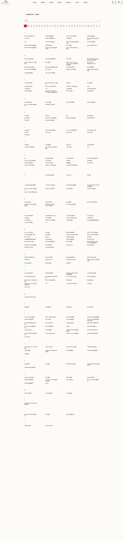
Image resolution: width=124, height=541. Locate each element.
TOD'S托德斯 (27, 350)
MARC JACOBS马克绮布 (92, 232)
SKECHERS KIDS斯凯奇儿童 (30, 327)
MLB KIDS (89, 236)
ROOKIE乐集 (90, 307)
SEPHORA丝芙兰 (70, 322)
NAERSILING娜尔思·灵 (29, 257)
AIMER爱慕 (68, 38)
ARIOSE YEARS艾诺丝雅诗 (30, 45)
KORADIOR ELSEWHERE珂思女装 (30, 205)
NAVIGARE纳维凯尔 (70, 257)
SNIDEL (68, 326)
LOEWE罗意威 (69, 220)
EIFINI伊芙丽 (90, 115)
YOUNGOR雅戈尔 (70, 414)
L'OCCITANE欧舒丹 (28, 215)
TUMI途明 (26, 353)
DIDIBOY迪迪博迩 (91, 102)
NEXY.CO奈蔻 (48, 263)
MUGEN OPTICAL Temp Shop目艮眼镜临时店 (92, 242)
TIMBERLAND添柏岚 (91, 346)
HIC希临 (68, 160)
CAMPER (68, 82)
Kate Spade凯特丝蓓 (71, 204)
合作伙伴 (77, 2)
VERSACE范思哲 (90, 377)
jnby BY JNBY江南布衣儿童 (30, 192)
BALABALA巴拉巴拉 (29, 58)
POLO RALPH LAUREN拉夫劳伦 (30, 281)
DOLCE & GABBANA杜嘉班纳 (30, 105)
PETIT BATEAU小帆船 (71, 276)
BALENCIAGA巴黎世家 (50, 58)
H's (25, 158)
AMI (25, 41)
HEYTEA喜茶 (48, 160)
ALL (25, 25)
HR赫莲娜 (68, 162)
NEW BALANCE (48, 259)
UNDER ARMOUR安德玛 (29, 367)
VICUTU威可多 (69, 379)
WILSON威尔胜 (48, 393)
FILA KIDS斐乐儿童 (91, 130)
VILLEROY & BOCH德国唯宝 (93, 380)
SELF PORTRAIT (49, 322)
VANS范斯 (47, 377)
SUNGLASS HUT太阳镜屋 (72, 333)
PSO (46, 283)
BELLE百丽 (47, 62)
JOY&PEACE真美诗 (91, 188)
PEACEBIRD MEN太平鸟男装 (51, 277)
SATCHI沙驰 (48, 319)
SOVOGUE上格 (27, 329)
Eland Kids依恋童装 (49, 120)
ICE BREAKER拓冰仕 (50, 175)
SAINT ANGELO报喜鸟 (29, 317)
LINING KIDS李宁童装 (50, 220)
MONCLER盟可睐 (70, 239)
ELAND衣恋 (27, 117)
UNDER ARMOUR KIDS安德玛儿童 (93, 364)
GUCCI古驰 (68, 147)
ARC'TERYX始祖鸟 (91, 41)
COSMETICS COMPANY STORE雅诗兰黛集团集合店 (51, 91)
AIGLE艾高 (26, 38)
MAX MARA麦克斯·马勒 (29, 234)
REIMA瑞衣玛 (48, 307)
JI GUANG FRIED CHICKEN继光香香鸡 (93, 186)
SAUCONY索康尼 (70, 319)
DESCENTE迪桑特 (70, 102)
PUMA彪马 (89, 283)
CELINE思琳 (90, 82)
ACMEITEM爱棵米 (49, 36)
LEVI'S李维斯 (48, 217)
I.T (24, 175)
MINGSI (47, 236)
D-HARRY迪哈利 (28, 102)
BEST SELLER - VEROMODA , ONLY (91, 63)
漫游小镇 (59, 2)
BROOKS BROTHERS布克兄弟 (93, 70)
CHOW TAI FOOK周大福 (71, 86)
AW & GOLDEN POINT (92, 45)
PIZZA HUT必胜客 (91, 276)
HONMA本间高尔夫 (28, 162)
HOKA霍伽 (89, 160)
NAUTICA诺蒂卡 (49, 257)
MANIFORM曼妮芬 (70, 232)
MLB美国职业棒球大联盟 (30, 239)
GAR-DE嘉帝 (48, 144)
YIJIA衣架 (47, 414)
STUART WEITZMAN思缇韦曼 (30, 334)
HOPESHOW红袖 (49, 162)
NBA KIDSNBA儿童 (91, 257)
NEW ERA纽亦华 (28, 263)
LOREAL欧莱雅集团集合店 (93, 220)
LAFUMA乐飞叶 (90, 215)
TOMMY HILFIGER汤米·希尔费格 (51, 351)
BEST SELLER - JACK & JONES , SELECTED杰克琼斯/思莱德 (72, 63)
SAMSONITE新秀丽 (28, 319)
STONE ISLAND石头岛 (92, 329)
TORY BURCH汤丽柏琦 (92, 350)
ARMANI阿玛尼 (48, 45)
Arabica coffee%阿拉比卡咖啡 (72, 48)
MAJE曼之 (47, 232)
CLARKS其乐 (27, 88)
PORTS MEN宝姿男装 (50, 280)
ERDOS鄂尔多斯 (90, 117)
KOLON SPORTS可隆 (92, 202)
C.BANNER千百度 (28, 82)
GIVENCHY (68, 144)
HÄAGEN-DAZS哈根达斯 (71, 165)
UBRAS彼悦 (27, 363)
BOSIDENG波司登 (70, 67)
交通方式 (35, 2)
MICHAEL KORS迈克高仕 (92, 234)
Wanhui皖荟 (69, 393)
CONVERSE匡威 (28, 90)
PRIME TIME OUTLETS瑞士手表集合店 (30, 284)
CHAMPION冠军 (28, 86)
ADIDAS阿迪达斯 (91, 36)
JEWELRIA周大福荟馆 (71, 185)
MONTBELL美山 (91, 239)
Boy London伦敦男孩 (50, 72)
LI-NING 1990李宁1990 (71, 217)
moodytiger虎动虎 (49, 247)
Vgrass (46, 383)
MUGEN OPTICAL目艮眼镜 (30, 244)
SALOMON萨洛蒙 (70, 317)
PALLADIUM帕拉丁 (28, 273)
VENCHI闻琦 (69, 377)
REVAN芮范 (68, 307)
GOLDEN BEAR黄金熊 (29, 147)
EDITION (47, 115)
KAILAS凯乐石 (27, 202)
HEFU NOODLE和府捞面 (29, 160)
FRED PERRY (90, 132)
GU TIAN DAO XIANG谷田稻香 (51, 148)
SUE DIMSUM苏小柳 (50, 333)
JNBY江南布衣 (69, 188)
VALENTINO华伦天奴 (29, 377)
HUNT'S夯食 (90, 162)
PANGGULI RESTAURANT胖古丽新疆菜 (72, 274)
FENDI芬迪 (26, 130)
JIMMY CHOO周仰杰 (50, 188)
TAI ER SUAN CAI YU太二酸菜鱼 (30, 347)
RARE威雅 (26, 307)
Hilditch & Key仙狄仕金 (50, 165)
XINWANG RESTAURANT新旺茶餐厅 (30, 404)
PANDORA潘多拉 (49, 273)
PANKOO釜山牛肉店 (91, 273)
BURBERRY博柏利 (28, 72)
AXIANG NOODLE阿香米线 (30, 47)
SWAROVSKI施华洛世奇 (92, 333)
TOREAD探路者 (69, 350)
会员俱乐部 (68, 2)
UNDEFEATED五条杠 (71, 363)
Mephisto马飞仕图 (28, 247)
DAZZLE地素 (48, 102)
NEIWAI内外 (27, 259)
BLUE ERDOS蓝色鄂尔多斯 (51, 67)
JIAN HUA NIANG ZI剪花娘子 (30, 189)
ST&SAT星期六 (48, 329)
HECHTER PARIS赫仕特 (92, 158)
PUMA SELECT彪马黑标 (71, 283)
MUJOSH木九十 (69, 244)
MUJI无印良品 (48, 244)
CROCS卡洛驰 (69, 90)
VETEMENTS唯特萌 (28, 379)
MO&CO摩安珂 (48, 239)
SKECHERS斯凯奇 (49, 326)
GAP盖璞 (26, 144)
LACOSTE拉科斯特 (70, 215)
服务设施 (51, 2)
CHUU (88, 86)
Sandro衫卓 (27, 336)
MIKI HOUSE (27, 236)
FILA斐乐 (26, 132)
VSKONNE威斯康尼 (28, 383)
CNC (46, 88)
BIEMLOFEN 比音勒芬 (29, 67)
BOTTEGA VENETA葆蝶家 (30, 69)
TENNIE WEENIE (49, 346)
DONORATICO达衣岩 (50, 104)
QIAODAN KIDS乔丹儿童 (30, 297)
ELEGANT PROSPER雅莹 (51, 117)
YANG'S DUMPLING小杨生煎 (30, 415)
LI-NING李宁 (90, 217)
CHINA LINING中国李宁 (50, 86)
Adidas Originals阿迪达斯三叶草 (51, 48)
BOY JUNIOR (48, 69)
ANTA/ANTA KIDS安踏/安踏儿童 (72, 42)
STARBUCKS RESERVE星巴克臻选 (72, 330)
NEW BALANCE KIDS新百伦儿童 (93, 260)
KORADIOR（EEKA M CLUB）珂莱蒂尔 (50, 205)
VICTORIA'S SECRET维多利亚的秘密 (51, 380)
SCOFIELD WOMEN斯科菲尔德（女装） (93, 320)
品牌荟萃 (43, 2)
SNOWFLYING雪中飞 (92, 326)
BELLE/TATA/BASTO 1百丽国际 (30, 63)
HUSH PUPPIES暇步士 (29, 165)
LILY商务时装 (27, 220)
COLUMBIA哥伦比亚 (91, 88)
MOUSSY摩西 (69, 241)
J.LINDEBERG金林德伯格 (30, 185)
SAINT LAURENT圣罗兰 (50, 317)
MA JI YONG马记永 (28, 232)
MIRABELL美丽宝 (70, 236)
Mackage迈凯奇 (90, 244)
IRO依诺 (89, 175)
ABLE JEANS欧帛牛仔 (29, 36)
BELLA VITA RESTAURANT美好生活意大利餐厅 (93, 59)
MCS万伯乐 (48, 234)
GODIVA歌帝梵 (90, 144)
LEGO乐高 (26, 217)
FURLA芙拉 (27, 134)
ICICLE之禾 (68, 175)
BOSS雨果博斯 (90, 67)
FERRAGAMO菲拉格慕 (50, 130)
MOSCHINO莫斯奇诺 (50, 241)
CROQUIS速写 (90, 90)
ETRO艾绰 (26, 120)
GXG (88, 147)
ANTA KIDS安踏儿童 (50, 41)
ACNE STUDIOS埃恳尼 (71, 36)
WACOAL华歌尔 (28, 393)
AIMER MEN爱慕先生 (50, 38)
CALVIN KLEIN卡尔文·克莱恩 (51, 83)
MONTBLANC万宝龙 (29, 241)
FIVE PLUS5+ (48, 132)
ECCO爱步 (26, 115)
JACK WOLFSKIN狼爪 (50, 185)
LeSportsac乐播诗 (28, 222)
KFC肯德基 (68, 202)
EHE (67, 115)
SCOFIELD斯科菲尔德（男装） (30, 323)
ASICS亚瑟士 (69, 45)
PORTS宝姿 (68, 280)
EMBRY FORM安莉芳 (71, 117)
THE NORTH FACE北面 (71, 346)
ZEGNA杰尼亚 (27, 425)
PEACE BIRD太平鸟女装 (29, 276)
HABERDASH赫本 (49, 158)
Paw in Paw (27, 287)
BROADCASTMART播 (71, 69)
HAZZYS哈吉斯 (69, 158)
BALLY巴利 (68, 58)
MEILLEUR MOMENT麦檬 (72, 234)
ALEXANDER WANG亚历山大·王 (93, 39)
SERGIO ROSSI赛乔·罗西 (93, 322)
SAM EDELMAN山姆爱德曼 (93, 317)
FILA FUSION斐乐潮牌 (71, 130)
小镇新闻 (85, 2)
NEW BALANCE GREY (71, 259)
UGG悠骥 (47, 363)
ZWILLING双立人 (49, 425)
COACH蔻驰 (69, 88)
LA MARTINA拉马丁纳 (50, 215)
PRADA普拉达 (90, 280)
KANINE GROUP (49, 202)
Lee (46, 222)
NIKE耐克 (68, 263)
